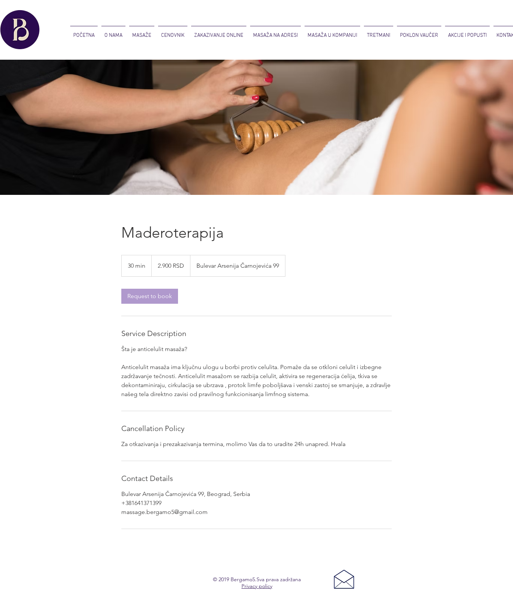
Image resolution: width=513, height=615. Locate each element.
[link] (149, 296)
